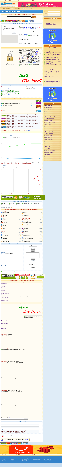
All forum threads (49, 85)
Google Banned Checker (49, 141)
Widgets (18, 8)
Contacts (3, 459)
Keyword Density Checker (49, 109)
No (34, 88)
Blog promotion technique (36, 459)
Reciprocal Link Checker (49, 131)
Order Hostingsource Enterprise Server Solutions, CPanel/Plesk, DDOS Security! (51, 69)
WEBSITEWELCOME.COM (25, 40)
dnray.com (11, 417)
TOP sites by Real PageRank (51, 24)
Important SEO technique (47, 458)
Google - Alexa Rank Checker (50, 122)
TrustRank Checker (48, 105)
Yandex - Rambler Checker (49, 152)
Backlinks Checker (48, 124)
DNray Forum (29, 8)
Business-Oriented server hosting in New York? (53, 64)
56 (41, 215)
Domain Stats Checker (49, 133)
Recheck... (8, 88)
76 (20, 212)
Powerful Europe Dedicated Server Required (53, 77)
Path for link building (24, 460)
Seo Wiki (12, 458)
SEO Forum (8, 8)
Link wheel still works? (49, 62)
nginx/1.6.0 (25, 33)
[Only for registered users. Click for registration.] (40, 40)
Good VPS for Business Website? (51, 48)
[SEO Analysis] (7, 7)
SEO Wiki (3, 461)
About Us (3, 458)
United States (27, 27)
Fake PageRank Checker (49, 118)
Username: (46, 11)
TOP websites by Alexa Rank (51, 27)
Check (40, 228)
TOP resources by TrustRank (51, 22)
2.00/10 (31, 103)
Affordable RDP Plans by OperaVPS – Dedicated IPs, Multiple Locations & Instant (51, 58)
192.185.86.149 (26, 28)
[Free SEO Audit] (14, 444)
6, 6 (19, 235)
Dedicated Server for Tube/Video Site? (52, 47)
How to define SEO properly (48, 460)
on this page (27, 130)
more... (37, 0)
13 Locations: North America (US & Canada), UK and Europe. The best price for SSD (52, 55)
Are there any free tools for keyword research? (53, 65)
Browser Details (47, 154)
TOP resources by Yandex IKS (51, 25)
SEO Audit (3, 8)
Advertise (14, 8)
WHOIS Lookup (47, 148)
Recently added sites (49, 20)
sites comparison (26, 62)
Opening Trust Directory (47, 459)
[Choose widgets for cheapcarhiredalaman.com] (31, 21)
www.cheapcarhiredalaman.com (28, 25)
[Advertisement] (52, 170)
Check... (10, 94)
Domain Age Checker (48, 135)
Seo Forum (12, 459)
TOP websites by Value (50, 23)
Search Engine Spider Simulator (50, 116)
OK (14, 32)
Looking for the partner (49, 56)
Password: (46, 13)
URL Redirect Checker (49, 139)
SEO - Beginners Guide (25, 459)
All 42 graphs (33, 260)
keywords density (36, 62)
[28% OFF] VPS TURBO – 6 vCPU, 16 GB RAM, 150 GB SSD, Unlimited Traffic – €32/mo (51, 76)
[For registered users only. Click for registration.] (11, 207)
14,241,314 (31, 107)
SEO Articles (47, 159)
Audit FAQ (23, 8)
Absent (34, 87)
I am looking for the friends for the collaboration (53, 51)
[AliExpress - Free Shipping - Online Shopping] (31, 453)
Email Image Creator (48, 156)
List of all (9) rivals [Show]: (5, 207)
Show (20, 219)
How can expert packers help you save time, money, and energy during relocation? (52, 81)
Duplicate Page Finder (49, 114)
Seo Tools (12, 460)
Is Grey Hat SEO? (48, 63)
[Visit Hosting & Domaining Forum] (30, 83)
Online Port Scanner (48, 146)
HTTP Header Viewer (48, 144)
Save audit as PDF (7, 435)
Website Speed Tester (48, 137)
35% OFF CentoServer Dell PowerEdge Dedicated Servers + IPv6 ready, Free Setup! (51, 71)
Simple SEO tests (35, 458)
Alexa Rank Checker (48, 120)
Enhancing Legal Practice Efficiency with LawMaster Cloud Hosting (51, 60)
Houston (36, 27)
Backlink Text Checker (49, 129)
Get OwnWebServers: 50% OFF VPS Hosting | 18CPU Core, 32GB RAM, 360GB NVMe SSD (52, 83)
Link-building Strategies (25, 458)
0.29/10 (31, 105)
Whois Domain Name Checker (50, 150)
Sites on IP (33, 28)
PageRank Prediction (48, 107)
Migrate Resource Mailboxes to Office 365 (52, 72)
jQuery (25, 34)
